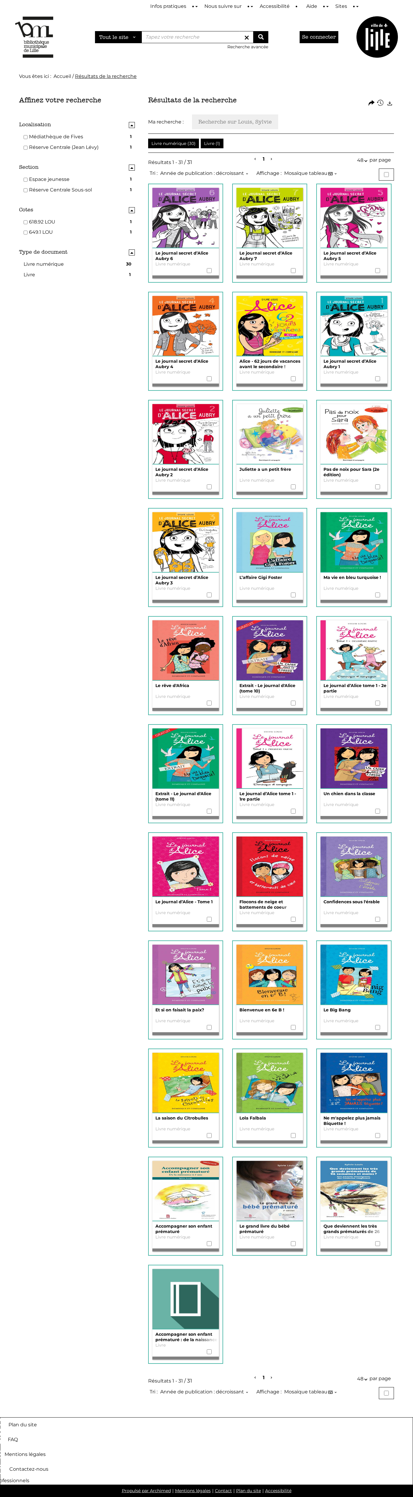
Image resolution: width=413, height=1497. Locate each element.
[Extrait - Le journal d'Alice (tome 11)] (185, 758)
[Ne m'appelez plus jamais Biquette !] (353, 1083)
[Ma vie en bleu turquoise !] (353, 542)
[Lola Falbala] (269, 1083)
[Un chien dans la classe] (353, 758)
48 (360, 160)
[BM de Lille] (377, 37)
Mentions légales (25, 1454)
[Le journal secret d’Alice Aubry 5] (353, 218)
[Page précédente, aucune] (255, 159)
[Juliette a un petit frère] (269, 434)
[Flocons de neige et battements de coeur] (269, 867)
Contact (223, 1490)
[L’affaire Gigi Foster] (269, 542)
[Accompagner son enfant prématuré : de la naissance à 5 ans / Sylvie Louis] (185, 1299)
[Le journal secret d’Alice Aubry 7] (269, 218)
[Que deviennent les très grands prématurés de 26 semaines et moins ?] (353, 1191)
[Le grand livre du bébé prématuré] (269, 1191)
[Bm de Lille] (34, 37)
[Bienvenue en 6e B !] (269, 975)
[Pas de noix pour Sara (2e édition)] (353, 434)
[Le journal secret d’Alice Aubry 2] (185, 434)
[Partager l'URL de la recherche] (372, 103)
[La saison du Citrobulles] (185, 1083)
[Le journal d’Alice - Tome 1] (185, 867)
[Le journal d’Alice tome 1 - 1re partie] (269, 758)
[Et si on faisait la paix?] (185, 975)
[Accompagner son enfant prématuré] (185, 1191)
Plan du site (22, 1424)
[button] (173, 143)
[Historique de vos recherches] (380, 103)
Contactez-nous (28, 1469)
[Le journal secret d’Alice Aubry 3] (185, 542)
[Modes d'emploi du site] (196, 6)
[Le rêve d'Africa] (185, 650)
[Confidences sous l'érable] (353, 867)
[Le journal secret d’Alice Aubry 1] (353, 326)
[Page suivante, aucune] (271, 159)
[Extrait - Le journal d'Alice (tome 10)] (269, 650)
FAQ (13, 1439)
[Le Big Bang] (353, 975)
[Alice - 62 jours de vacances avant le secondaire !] (269, 326)
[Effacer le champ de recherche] (246, 37)
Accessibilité (278, 1490)
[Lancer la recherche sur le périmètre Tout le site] (260, 37)
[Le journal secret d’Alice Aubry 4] (185, 326)
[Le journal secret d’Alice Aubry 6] (185, 218)
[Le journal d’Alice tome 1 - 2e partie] (353, 650)
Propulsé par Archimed (146, 1490)
